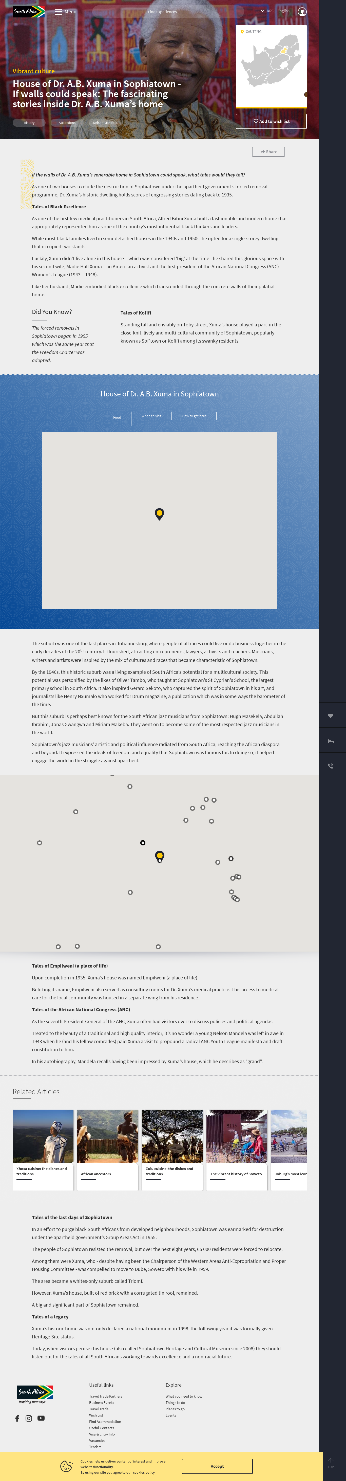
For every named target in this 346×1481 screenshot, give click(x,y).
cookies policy (144, 1472)
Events (171, 1415)
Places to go (175, 1408)
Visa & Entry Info (102, 1434)
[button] (159, 514)
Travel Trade (98, 1408)
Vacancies (97, 1440)
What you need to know (184, 1396)
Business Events (101, 1402)
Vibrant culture (34, 71)
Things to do (175, 1402)
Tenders (95, 1446)
